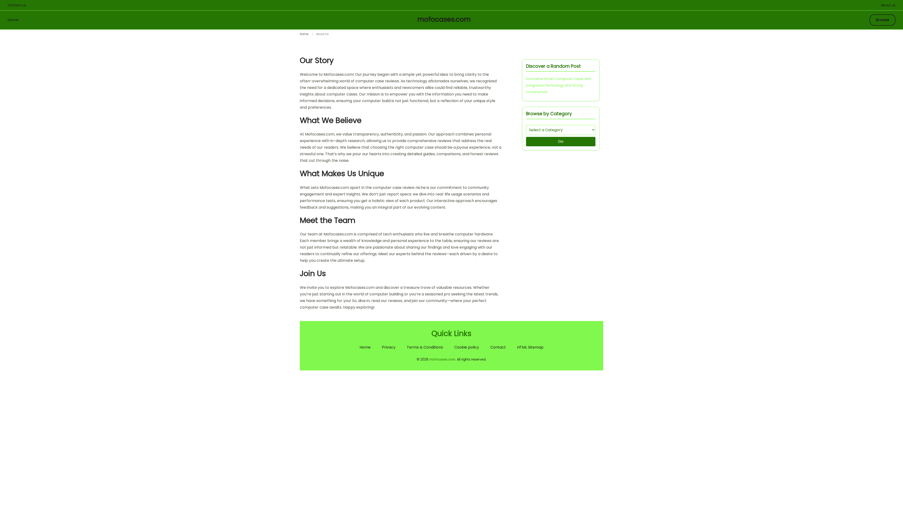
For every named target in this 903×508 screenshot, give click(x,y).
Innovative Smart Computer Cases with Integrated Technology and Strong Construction (558, 85)
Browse (882, 20)
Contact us (17, 5)
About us (888, 5)
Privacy (389, 347)
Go (560, 141)
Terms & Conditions (425, 347)
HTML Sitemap (530, 347)
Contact (498, 347)
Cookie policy (466, 347)
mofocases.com (444, 19)
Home (13, 20)
